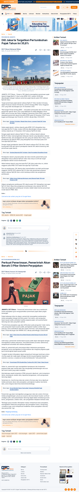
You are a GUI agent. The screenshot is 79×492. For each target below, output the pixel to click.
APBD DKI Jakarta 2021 (16, 215)
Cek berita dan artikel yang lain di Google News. (16, 196)
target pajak (27, 215)
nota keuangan (23, 433)
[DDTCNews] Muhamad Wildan (11, 49)
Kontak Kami (43, 477)
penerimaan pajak (42, 433)
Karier (41, 479)
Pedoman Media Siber (45, 473)
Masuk (74, 7)
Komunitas (45, 13)
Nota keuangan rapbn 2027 (9, 433)
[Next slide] (75, 24)
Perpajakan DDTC (65, 13)
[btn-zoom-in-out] (36, 50)
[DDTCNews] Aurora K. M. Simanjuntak (14, 271)
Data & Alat (54, 13)
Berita (25, 13)
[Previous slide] (3, 24)
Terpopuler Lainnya (70, 124)
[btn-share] (44, 50)
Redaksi (42, 471)
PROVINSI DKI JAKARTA (8, 37)
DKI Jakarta (5, 215)
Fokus (75, 13)
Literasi (31, 13)
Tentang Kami (43, 469)
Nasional (10, 256)
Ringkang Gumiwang (11, 411)
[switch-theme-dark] (63, 7)
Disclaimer (42, 475)
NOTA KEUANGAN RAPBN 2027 (11, 259)
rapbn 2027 (32, 433)
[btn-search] (58, 7)
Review (38, 13)
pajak (3, 436)
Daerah (10, 34)
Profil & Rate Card (44, 481)
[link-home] (2, 14)
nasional (9, 436)
